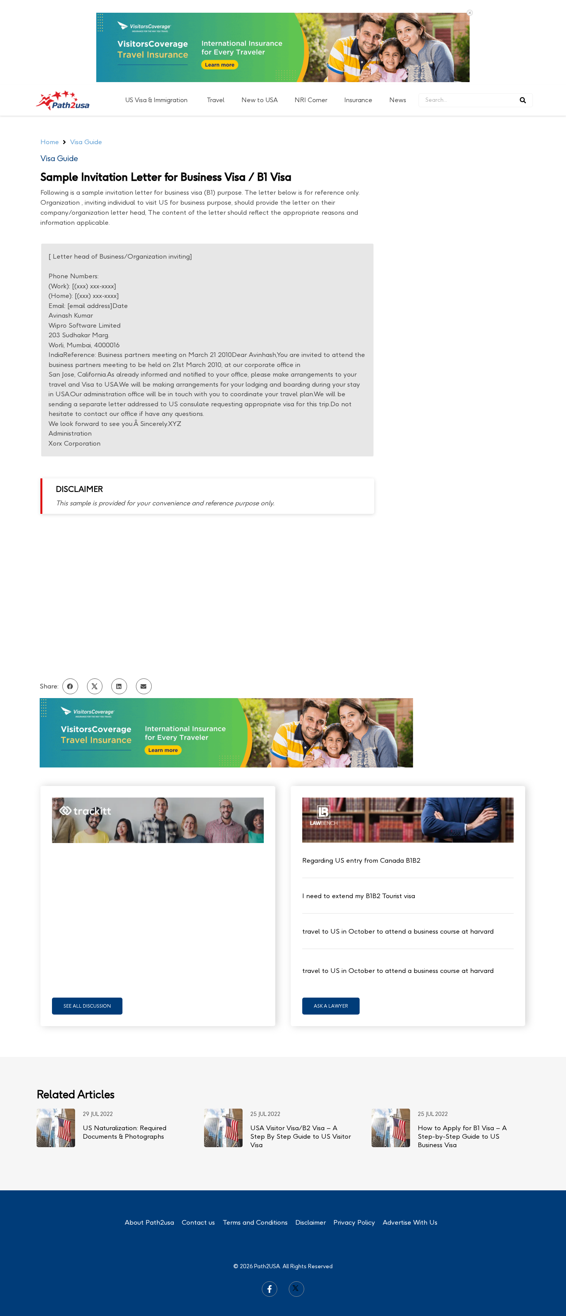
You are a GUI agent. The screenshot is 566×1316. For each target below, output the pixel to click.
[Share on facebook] (70, 601)
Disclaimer (310, 1137)
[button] (87, 921)
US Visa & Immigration (156, 15)
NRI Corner (311, 15)
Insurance (358, 15)
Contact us (198, 1137)
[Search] (523, 15)
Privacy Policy (354, 1137)
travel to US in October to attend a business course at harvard (398, 846)
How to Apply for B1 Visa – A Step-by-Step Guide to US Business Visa (462, 1051)
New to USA (259, 15)
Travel (215, 15)
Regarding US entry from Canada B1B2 (361, 775)
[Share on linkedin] (119, 601)
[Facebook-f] (269, 1204)
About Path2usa (149, 1137)
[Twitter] (296, 1204)
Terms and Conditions (255, 1137)
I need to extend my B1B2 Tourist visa (358, 811)
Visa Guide (59, 73)
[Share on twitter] (95, 601)
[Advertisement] (466, 153)
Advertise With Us (410, 1137)
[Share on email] (144, 601)
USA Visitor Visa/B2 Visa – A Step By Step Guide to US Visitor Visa (300, 1051)
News (397, 15)
